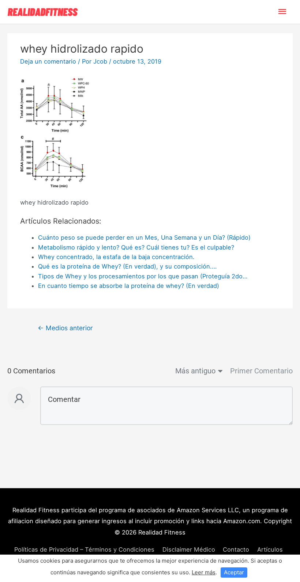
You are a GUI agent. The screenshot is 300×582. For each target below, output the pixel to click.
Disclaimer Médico (188, 549)
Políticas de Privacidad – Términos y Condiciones (84, 549)
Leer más (203, 572)
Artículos (270, 549)
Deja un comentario (48, 61)
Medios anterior (65, 328)
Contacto (236, 549)
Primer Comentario (261, 370)
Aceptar (234, 572)
